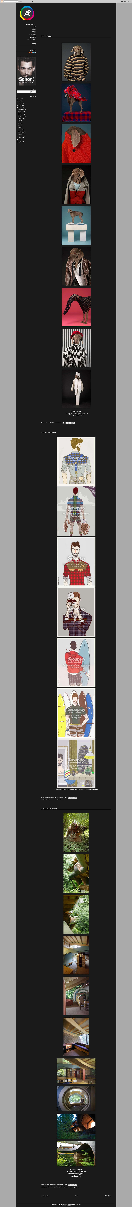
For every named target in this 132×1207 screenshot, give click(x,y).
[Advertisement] (76, 28)
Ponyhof (78, 1204)
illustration (47, 799)
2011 (20, 137)
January (20, 134)
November (21, 111)
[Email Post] (63, 422)
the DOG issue (46, 36)
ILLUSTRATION (32, 34)
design (52, 1187)
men (56, 799)
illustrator (52, 799)
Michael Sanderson (48, 432)
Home (76, 1195)
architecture (47, 1187)
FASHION (34, 29)
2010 (20, 139)
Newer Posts (44, 1195)
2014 (20, 103)
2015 (20, 100)
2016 (20, 98)
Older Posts (108, 1195)
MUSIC (34, 32)
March (20, 130)
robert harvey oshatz (73, 1187)
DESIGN (34, 31)
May (19, 125)
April (19, 127)
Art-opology (64, 1204)
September (21, 116)
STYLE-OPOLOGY (32, 39)
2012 (20, 107)
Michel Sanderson (61, 799)
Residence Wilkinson (49, 809)
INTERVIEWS (33, 37)
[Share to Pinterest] (74, 423)
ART (35, 26)
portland (56, 1187)
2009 (20, 141)
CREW (34, 44)
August (20, 118)
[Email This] (66, 423)
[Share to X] (70, 423)
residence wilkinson (63, 1187)
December (21, 109)
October (20, 114)
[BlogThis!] (68, 423)
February (20, 132)
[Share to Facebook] (72, 423)
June (19, 123)
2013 (20, 105)
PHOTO (34, 27)
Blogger (69, 1205)
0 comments (58, 422)
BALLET (34, 36)
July (19, 120)
